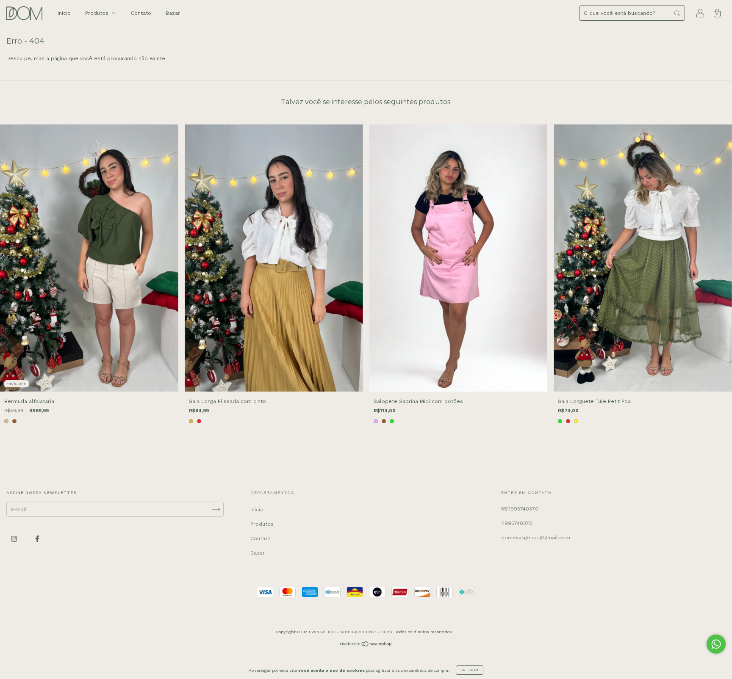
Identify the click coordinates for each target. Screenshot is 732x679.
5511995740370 (519, 509)
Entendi (469, 670)
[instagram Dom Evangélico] (14, 539)
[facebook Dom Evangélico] (37, 539)
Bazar (173, 13)
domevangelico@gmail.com (535, 538)
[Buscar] (677, 13)
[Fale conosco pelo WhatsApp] (716, 644)
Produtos (97, 13)
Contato (141, 13)
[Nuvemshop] (366, 645)
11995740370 (516, 523)
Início (64, 13)
